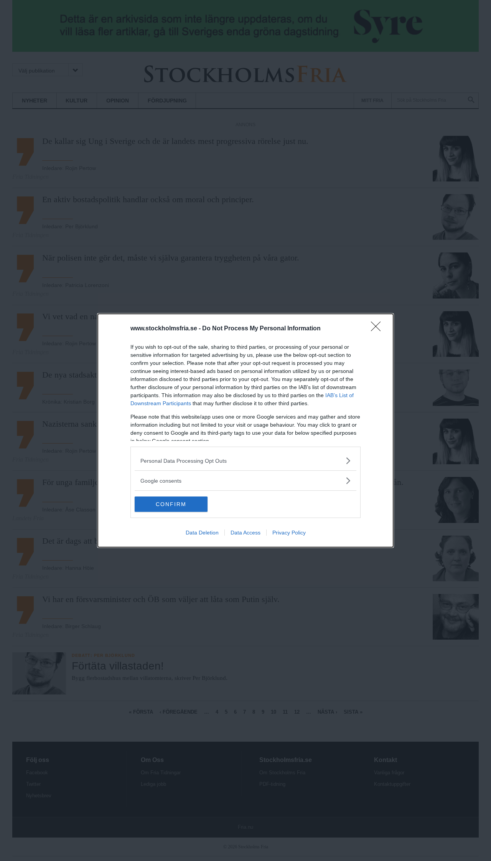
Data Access (245, 532)
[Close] (378, 329)
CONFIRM (171, 504)
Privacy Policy (289, 532)
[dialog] (245, 430)
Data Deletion (202, 532)
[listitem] (245, 461)
